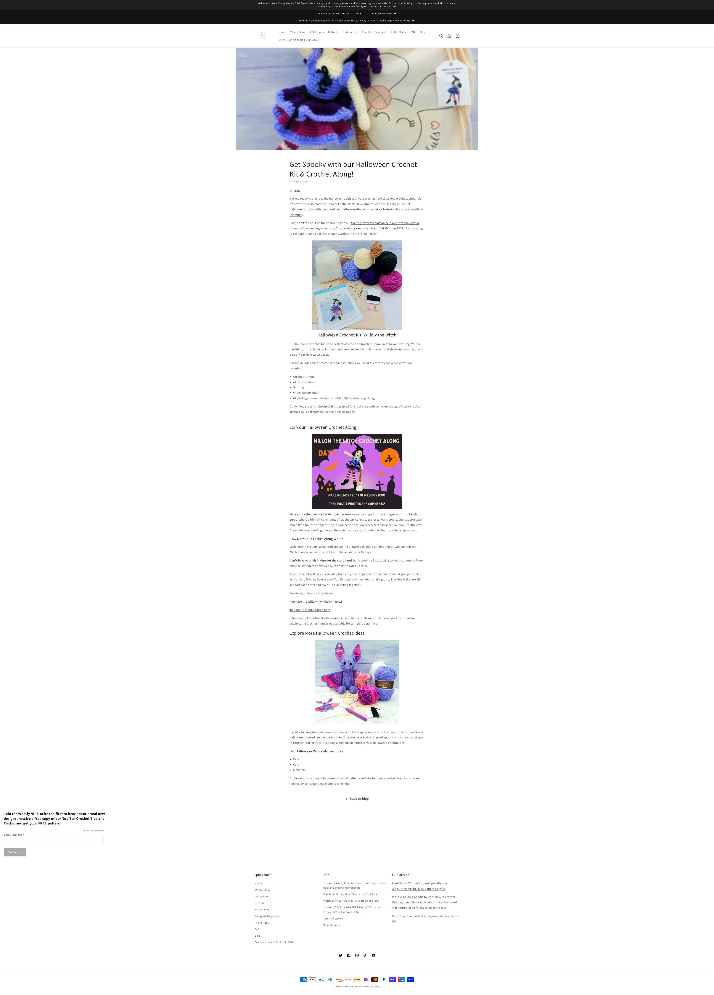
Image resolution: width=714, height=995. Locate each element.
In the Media (262, 922)
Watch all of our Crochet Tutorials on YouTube (351, 900)
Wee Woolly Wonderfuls (351, 986)
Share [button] (297, 190)
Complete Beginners (267, 916)
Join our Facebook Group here (310, 610)
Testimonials (262, 909)
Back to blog (359, 798)
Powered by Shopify (371, 986)
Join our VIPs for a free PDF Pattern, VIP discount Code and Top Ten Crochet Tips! (352, 910)
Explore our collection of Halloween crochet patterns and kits (331, 778)
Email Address (14, 835)
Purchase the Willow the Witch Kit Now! (316, 602)
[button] (441, 36)
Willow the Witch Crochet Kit (314, 406)
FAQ (257, 929)
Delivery (259, 903)
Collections (261, 896)
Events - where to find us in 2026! (275, 942)
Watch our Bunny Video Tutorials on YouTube (350, 894)
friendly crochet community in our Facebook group (385, 223)
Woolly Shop (262, 890)
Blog (257, 935)
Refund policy (331, 925)
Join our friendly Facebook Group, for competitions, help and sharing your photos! (354, 885)
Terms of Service (333, 918)
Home (258, 883)
